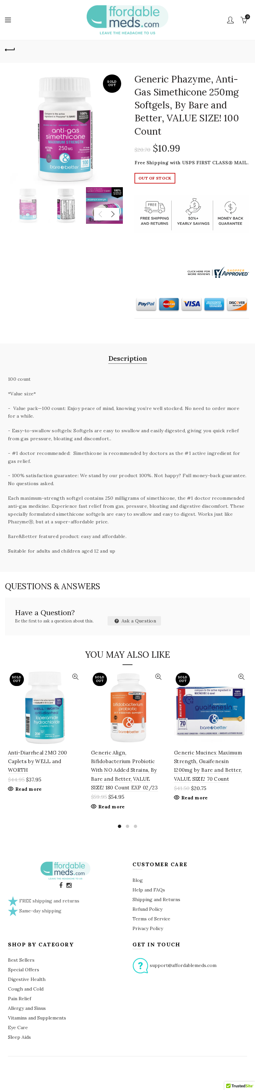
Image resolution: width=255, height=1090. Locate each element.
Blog (137, 880)
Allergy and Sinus (27, 1008)
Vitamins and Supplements (37, 1018)
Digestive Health (26, 979)
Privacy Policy (147, 928)
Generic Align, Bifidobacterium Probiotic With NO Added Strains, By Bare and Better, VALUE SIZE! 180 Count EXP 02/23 (124, 770)
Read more (28, 789)
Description (127, 358)
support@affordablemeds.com (183, 965)
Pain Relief (19, 999)
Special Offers (23, 970)
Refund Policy (147, 909)
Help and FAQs (148, 890)
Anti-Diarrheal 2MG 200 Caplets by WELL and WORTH (37, 761)
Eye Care (18, 1027)
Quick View (75, 677)
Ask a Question (138, 621)
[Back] (10, 49)
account (230, 20)
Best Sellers (21, 960)
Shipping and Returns (156, 899)
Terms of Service (151, 919)
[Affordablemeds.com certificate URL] (217, 272)
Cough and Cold (25, 989)
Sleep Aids (19, 1037)
